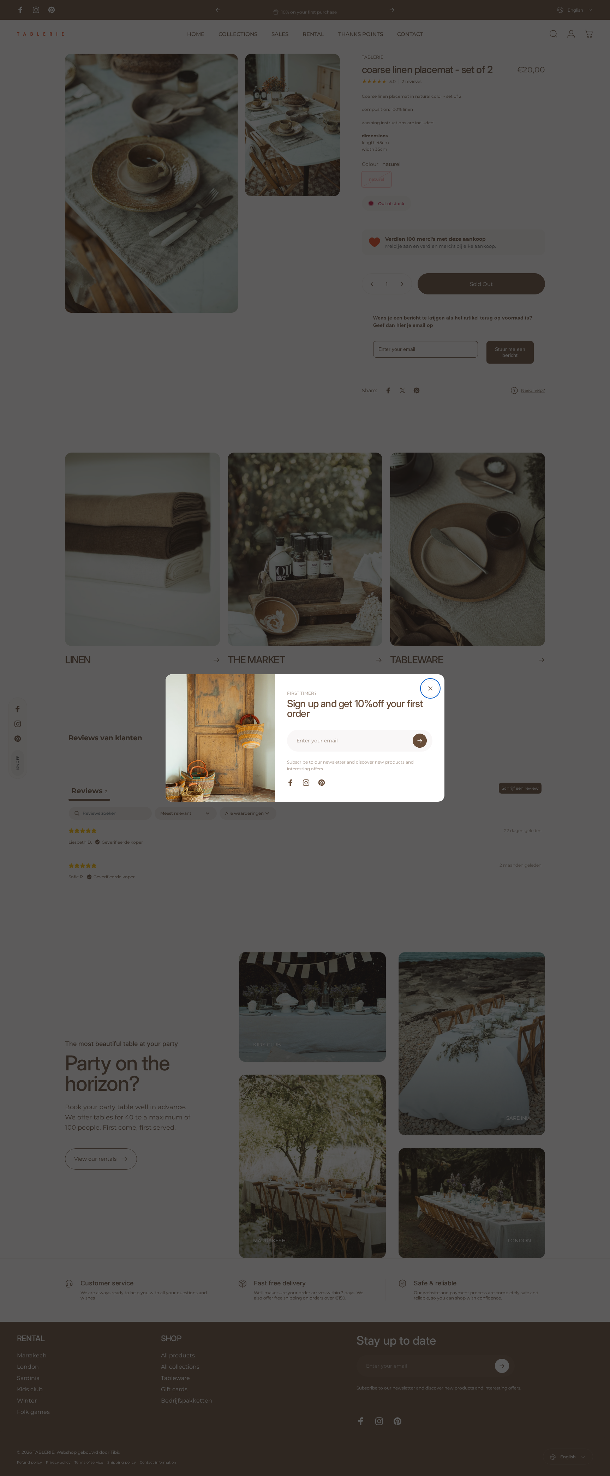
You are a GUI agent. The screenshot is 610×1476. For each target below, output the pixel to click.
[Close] (430, 688)
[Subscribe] (420, 741)
